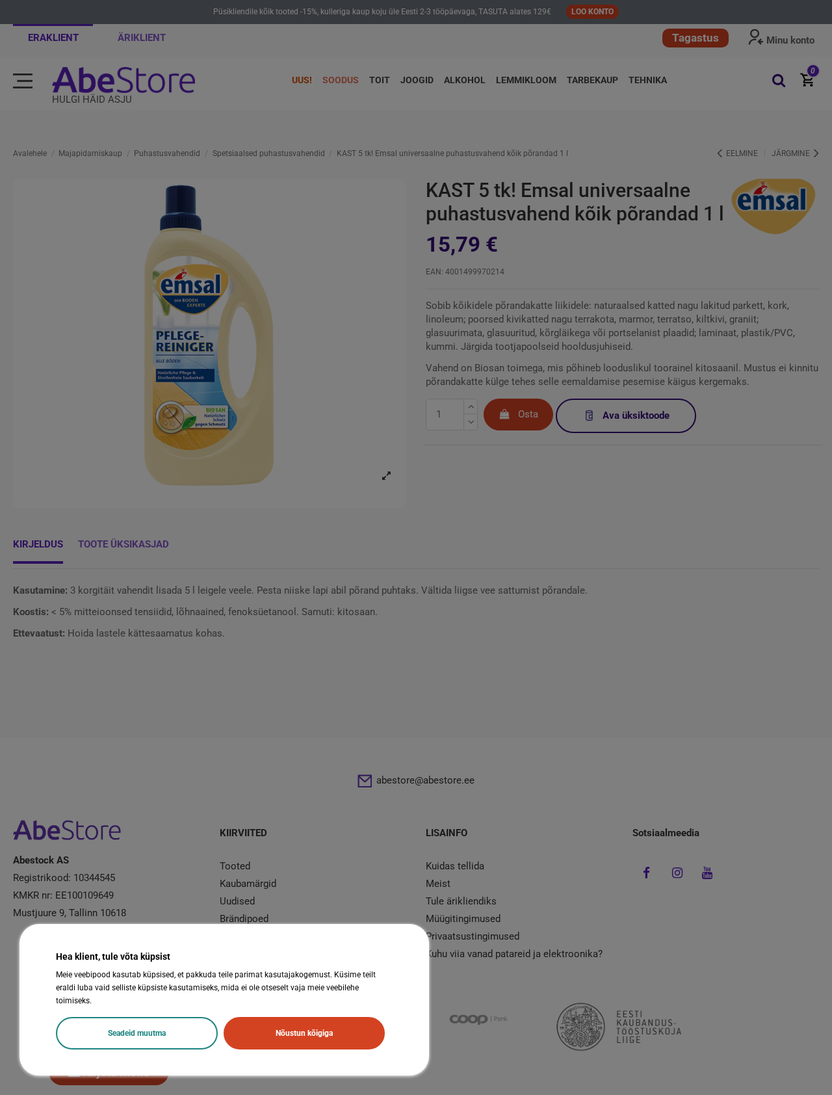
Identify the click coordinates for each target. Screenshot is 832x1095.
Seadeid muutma (137, 1033)
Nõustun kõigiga (304, 1033)
